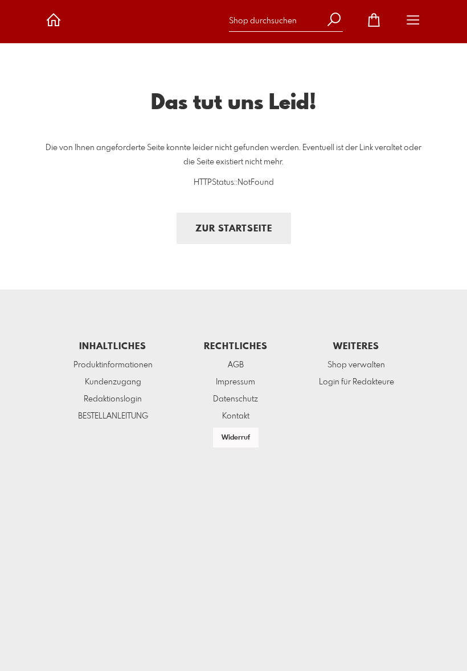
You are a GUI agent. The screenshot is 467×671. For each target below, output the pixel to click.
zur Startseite (233, 229)
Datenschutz (235, 399)
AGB (236, 365)
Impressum (235, 382)
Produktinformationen (113, 365)
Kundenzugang (113, 382)
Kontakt (235, 416)
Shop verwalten (356, 365)
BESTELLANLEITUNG (113, 416)
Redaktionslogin (113, 399)
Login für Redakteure (356, 382)
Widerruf (236, 437)
